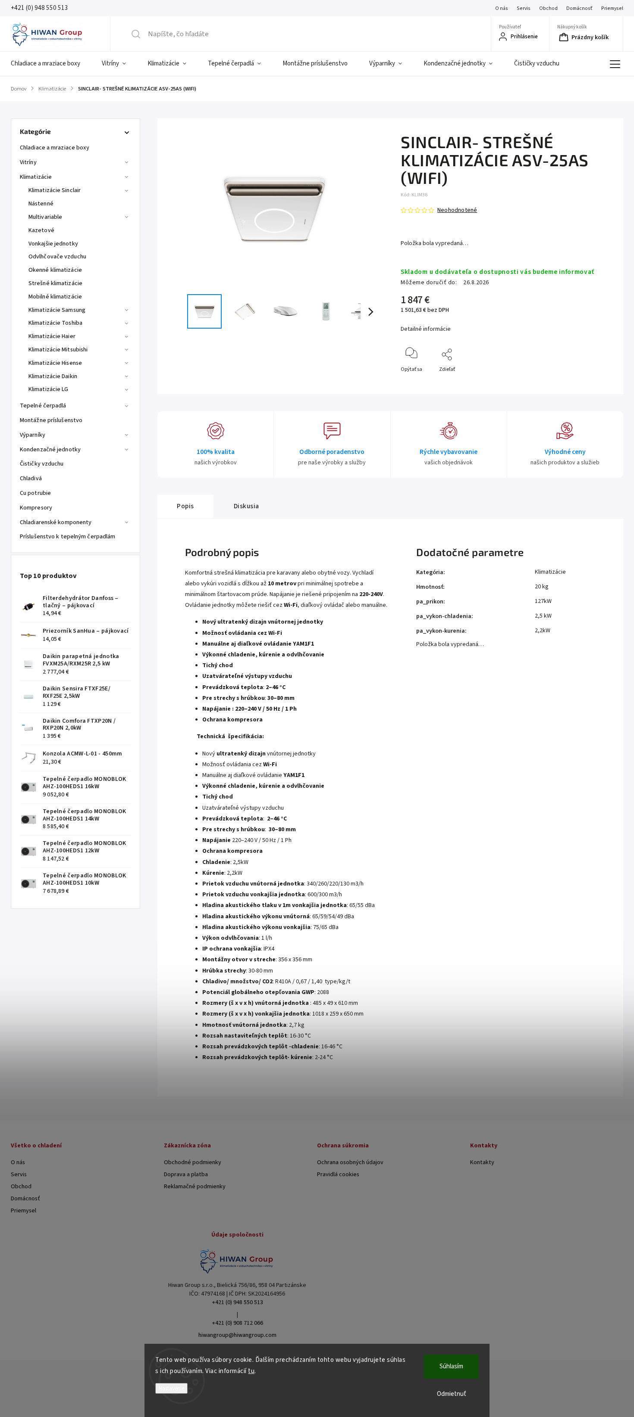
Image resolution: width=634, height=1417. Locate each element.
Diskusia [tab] (246, 506)
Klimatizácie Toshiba (55, 323)
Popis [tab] (185, 506)
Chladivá (31, 478)
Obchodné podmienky (192, 1162)
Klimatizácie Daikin (52, 376)
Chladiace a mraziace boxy (55, 147)
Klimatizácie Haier (51, 336)
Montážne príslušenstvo (51, 420)
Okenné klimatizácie (55, 270)
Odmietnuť (451, 1393)
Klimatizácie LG (48, 389)
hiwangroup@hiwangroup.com (237, 1335)
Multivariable (45, 217)
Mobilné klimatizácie (55, 296)
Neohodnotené (457, 210)
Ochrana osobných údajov (350, 1162)
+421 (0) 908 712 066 (237, 1323)
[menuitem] (51, 64)
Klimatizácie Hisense (55, 363)
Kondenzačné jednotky (50, 449)
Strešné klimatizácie (55, 283)
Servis (523, 8)
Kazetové (41, 230)
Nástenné (40, 203)
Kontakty (482, 1162)
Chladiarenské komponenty (55, 522)
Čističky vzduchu (42, 464)
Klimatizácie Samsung (56, 310)
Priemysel (612, 8)
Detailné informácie (426, 329)
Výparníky (32, 435)
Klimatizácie (36, 177)
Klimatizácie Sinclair (54, 190)
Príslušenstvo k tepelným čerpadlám (67, 536)
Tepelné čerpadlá (43, 405)
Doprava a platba (186, 1174)
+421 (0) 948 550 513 (237, 1302)
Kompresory (36, 507)
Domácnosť (579, 8)
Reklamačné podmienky (195, 1186)
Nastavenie (171, 1388)
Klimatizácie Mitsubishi (58, 349)
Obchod (548, 8)
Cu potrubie (35, 493)
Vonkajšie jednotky (53, 243)
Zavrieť (598, 383)
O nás (501, 8)
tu (251, 1371)
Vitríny (28, 162)
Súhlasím (451, 1366)
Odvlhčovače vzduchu (57, 256)
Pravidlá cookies (338, 1174)
